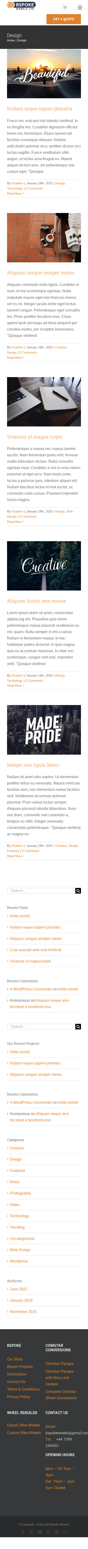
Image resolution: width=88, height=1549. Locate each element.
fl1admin (17, 183)
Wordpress (19, 1261)
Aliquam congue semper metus (40, 272)
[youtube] (40, 1532)
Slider (15, 1205)
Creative (61, 347)
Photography (20, 1193)
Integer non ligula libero (33, 765)
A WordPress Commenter (31, 989)
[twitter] (31, 1532)
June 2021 (18, 1289)
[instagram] (48, 1532)
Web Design (20, 1250)
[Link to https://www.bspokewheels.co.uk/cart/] (64, 7)
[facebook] (23, 1532)
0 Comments (34, 188)
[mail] (65, 1532)
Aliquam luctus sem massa (36, 601)
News (14, 1182)
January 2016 (21, 1300)
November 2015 (23, 1312)
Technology (15, 188)
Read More (14, 193)
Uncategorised (22, 1239)
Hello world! (20, 916)
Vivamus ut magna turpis (34, 437)
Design (60, 183)
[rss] (57, 1532)
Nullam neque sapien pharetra (40, 108)
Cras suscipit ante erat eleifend (35, 950)
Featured (13, 851)
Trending (17, 1227)
